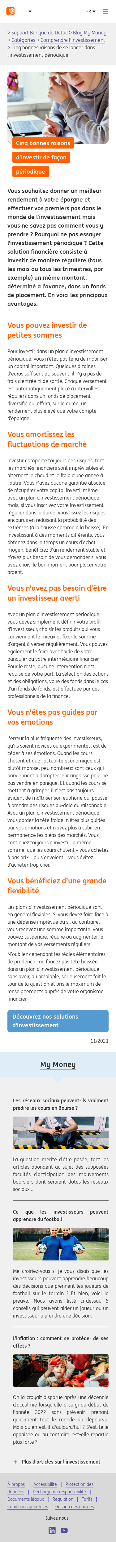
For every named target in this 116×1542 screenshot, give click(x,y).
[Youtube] (64, 1530)
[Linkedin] (52, 1530)
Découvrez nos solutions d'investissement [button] (45, 1021)
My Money (58, 1064)
